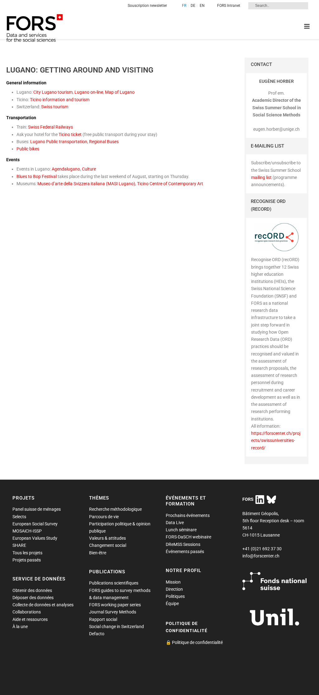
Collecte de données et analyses (43, 604)
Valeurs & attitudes (107, 538)
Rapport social (103, 619)
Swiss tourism (54, 106)
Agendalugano (66, 169)
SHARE (19, 545)
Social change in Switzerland (116, 626)
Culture (89, 169)
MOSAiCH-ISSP (27, 530)
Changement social (107, 545)
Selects (19, 516)
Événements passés (185, 551)
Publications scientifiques (113, 582)
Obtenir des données (32, 590)
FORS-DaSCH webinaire (188, 536)
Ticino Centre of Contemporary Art (170, 183)
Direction (174, 589)
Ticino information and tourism (59, 99)
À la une (20, 626)
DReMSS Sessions (183, 544)
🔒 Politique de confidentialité (194, 642)
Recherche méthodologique (115, 509)
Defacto (96, 633)
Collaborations (26, 611)
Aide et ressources (30, 619)
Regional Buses (104, 141)
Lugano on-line (88, 92)
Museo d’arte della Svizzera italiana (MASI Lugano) (86, 183)
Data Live (175, 522)
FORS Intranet (228, 5)
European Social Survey (35, 523)
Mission (173, 582)
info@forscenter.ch (260, 555)
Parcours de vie (104, 516)
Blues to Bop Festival (37, 176)
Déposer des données (33, 597)
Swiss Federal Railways (50, 126)
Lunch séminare (181, 529)
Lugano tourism (57, 92)
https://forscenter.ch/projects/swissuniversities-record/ (275, 440)
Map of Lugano (120, 92)
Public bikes (28, 148)
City (37, 92)
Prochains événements (188, 515)
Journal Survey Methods (112, 611)
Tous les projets (27, 552)
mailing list (261, 177)
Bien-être (97, 552)
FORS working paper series (115, 604)
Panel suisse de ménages (36, 509)
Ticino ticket (70, 134)
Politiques (175, 596)
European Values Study (34, 538)
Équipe (172, 603)
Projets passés (26, 559)
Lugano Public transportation (58, 141)
